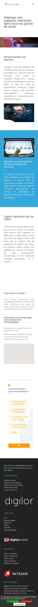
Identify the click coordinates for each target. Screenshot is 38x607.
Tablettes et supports (11, 563)
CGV (5, 518)
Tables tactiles (9, 558)
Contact (6, 525)
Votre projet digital (10, 530)
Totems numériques (11, 556)
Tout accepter (13, 601)
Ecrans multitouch (10, 561)
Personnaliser (19, 604)
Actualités (7, 528)
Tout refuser (27, 601)
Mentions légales (9, 520)
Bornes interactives (10, 554)
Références (7, 523)
